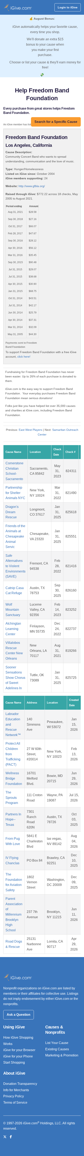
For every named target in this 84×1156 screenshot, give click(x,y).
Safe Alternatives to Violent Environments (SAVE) (15, 566)
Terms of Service (15, 1102)
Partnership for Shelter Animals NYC (15, 493)
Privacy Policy (13, 1096)
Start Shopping (14, 1062)
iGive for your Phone (18, 1056)
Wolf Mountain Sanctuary (13, 610)
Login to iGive (67, 7)
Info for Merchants (16, 1090)
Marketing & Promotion (61, 1055)
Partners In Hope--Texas (13, 819)
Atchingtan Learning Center (13, 629)
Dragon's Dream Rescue (12, 512)
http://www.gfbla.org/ (32, 186)
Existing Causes (57, 1049)
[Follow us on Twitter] (5, 1137)
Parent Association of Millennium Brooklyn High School (14, 914)
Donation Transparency (20, 1083)
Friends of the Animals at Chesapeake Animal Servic (15, 536)
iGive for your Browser (19, 1050)
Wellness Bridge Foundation (14, 778)
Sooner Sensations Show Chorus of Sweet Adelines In (15, 678)
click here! (23, 356)
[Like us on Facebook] (11, 1137)
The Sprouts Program (12, 798)
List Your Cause (56, 1043)
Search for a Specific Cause (55, 121)
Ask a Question (18, 1014)
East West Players (30, 429)
